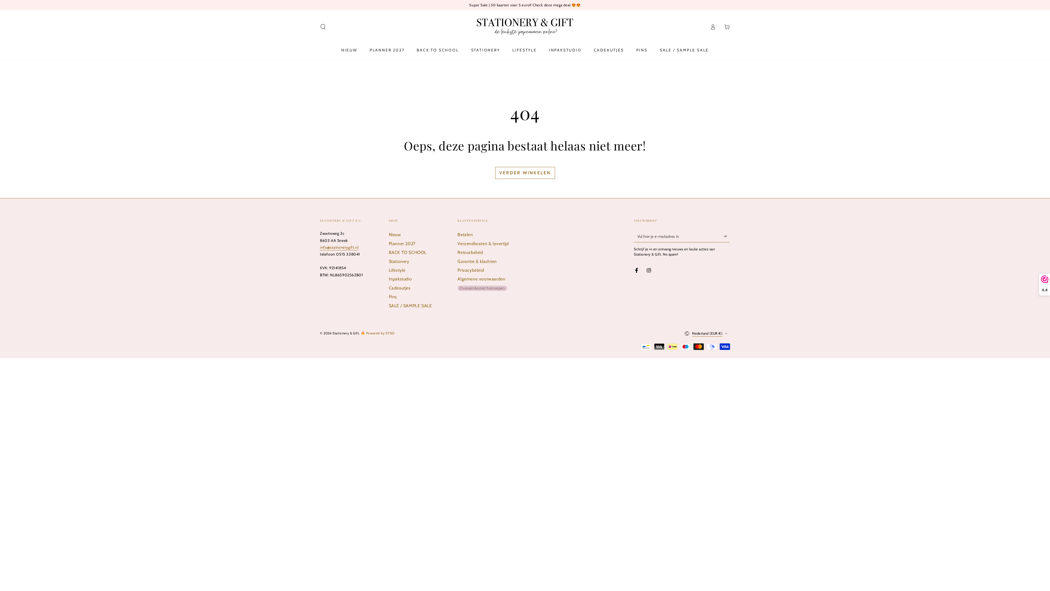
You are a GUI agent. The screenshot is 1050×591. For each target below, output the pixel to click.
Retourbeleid (470, 252)
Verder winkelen (525, 172)
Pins (393, 296)
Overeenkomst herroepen (482, 288)
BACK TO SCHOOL (408, 252)
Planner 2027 (402, 243)
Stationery (399, 261)
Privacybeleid (470, 270)
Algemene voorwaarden (481, 279)
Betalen (465, 234)
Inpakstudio (400, 279)
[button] (323, 27)
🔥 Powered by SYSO (378, 333)
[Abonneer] (727, 236)
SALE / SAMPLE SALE (410, 305)
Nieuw (395, 234)
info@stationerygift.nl (339, 247)
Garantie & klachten (477, 261)
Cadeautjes (400, 288)
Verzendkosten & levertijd (483, 243)
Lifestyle (397, 270)
